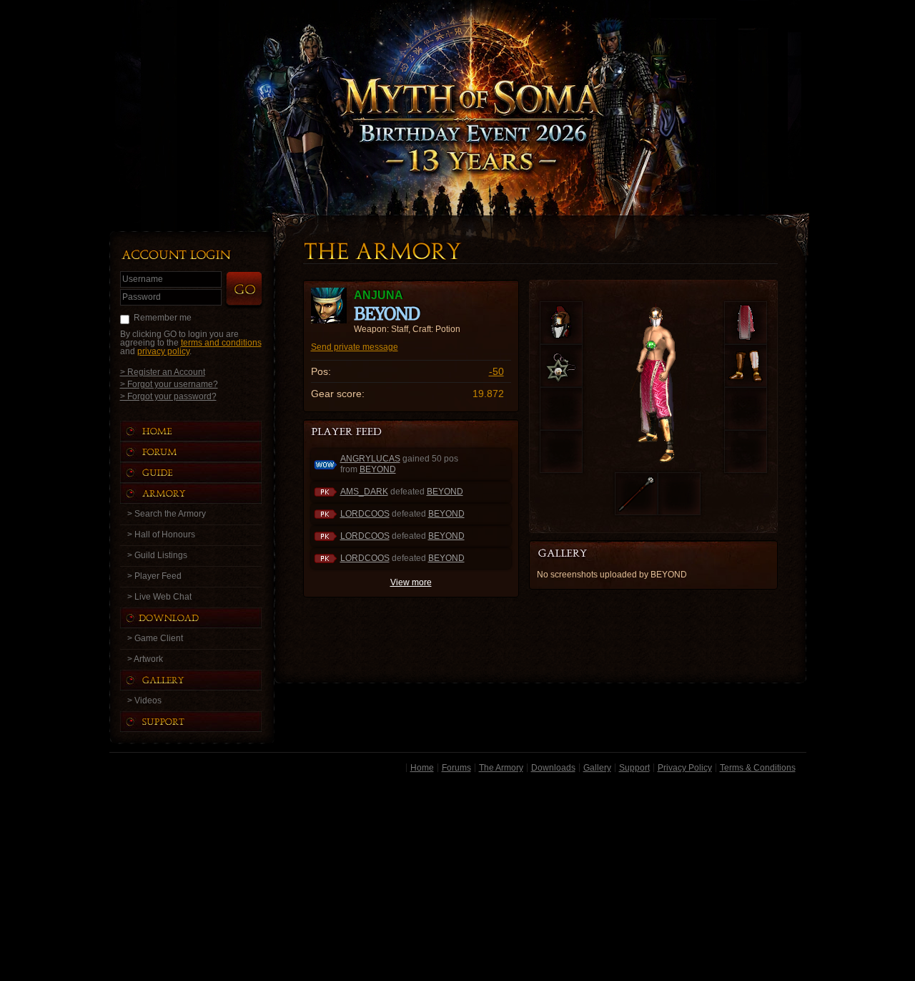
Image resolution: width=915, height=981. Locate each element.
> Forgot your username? (169, 384)
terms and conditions (221, 343)
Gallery (597, 767)
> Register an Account (162, 371)
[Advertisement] (457, 879)
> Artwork (145, 659)
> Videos (144, 701)
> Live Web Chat (159, 597)
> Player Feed (154, 576)
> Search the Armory (166, 514)
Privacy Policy (685, 767)
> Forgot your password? (168, 396)
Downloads (553, 767)
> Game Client (155, 638)
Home (422, 767)
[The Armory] (205, 493)
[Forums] (205, 451)
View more (411, 582)
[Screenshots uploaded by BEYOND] (573, 554)
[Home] (205, 431)
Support (634, 767)
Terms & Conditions (758, 767)
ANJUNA (378, 295)
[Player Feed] (348, 433)
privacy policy (163, 351)
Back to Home (457, 89)
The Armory (501, 767)
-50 (496, 371)
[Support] (205, 721)
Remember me (163, 317)
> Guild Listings (157, 555)
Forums (456, 767)
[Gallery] (205, 680)
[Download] (201, 617)
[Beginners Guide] (205, 472)
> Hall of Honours (161, 534)
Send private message (354, 347)
